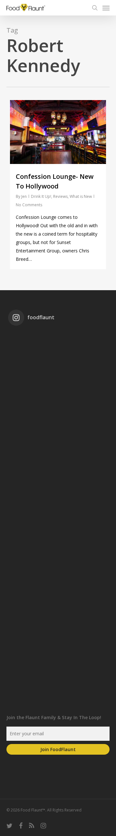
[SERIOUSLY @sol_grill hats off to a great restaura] (58, 474)
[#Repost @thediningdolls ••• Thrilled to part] (58, 589)
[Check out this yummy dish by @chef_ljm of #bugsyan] (58, 646)
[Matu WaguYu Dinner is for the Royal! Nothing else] (58, 417)
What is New (81, 196)
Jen (24, 196)
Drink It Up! (41, 196)
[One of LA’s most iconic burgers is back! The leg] (58, 532)
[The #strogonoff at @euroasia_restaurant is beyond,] (58, 359)
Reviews (60, 196)
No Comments (29, 205)
